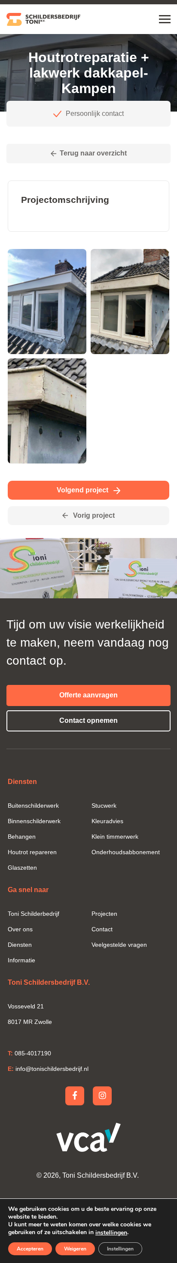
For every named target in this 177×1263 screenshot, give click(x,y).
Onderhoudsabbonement (126, 852)
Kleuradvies (107, 821)
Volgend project (83, 490)
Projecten (104, 913)
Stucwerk (104, 805)
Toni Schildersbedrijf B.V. (100, 1175)
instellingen (111, 1233)
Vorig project (93, 515)
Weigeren (75, 1248)
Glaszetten (22, 867)
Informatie (21, 960)
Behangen (22, 836)
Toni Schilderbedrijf (33, 913)
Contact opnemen (88, 720)
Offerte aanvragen (88, 695)
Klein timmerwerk (115, 836)
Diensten (20, 944)
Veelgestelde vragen (119, 944)
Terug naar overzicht (93, 153)
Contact (102, 929)
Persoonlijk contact (95, 113)
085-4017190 (29, 1053)
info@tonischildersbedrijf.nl (48, 1068)
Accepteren (30, 1248)
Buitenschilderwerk (33, 805)
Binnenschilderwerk (34, 821)
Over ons (20, 929)
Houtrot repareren (32, 852)
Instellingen (120, 1248)
